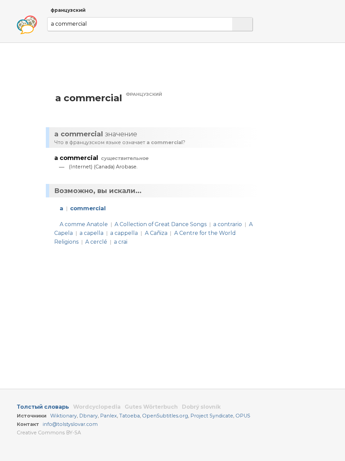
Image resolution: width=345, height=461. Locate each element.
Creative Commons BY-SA (49, 433)
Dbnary (88, 416)
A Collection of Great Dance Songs (161, 224)
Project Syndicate (211, 416)
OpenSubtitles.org (165, 416)
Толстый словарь (43, 407)
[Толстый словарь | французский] (27, 25)
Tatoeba (129, 416)
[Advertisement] (154, 67)
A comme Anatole (84, 224)
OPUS (243, 416)
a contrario (227, 224)
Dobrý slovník (201, 407)
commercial (88, 208)
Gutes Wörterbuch (151, 407)
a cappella (124, 233)
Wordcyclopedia (97, 407)
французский (68, 10)
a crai (120, 242)
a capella (91, 233)
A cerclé (96, 242)
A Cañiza (156, 233)
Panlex (108, 416)
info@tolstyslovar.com (70, 424)
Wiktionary (63, 416)
